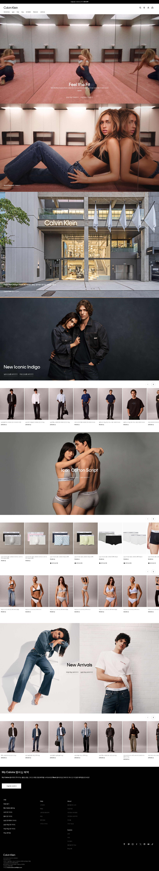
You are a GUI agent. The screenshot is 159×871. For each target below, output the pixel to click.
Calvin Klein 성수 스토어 (11, 291)
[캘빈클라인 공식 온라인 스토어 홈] (11, 7)
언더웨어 (69, 841)
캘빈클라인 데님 (71, 845)
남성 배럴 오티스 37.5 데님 (81, 755)
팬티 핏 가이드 (7, 816)
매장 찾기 (6, 804)
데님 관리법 (7, 833)
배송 (41, 816)
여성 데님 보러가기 (72, 672)
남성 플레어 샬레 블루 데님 (56, 755)
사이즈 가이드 (44, 823)
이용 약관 (70, 808)
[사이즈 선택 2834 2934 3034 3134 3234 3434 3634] (61, 404)
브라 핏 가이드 (7, 812)
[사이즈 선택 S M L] (12, 591)
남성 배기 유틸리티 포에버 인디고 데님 (34, 422)
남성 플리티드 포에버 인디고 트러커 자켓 (11, 422)
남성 (68, 833)
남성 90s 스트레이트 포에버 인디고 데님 (60, 422)
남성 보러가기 (85, 477)
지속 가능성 (70, 823)
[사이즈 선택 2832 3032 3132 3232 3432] (61, 737)
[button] (149, 7)
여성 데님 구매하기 (87, 97)
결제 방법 (42, 820)
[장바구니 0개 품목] (152, 7)
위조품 (69, 820)
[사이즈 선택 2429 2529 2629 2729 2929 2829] (135, 737)
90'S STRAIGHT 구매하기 (12, 185)
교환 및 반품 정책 (44, 812)
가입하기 (88, 1)
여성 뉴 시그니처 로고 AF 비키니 (33, 609)
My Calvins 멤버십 (9, 808)
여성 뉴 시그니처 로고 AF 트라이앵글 (10, 609)
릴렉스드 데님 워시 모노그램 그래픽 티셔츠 (109, 422)
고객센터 (42, 804)
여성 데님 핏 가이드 (9, 828)
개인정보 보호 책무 (72, 816)
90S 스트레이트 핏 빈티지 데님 (8, 755)
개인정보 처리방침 (72, 812)
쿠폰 (4, 799)
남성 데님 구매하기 (72, 97)
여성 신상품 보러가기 (26, 374)
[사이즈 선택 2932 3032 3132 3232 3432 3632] (36, 737)
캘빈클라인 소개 (71, 804)
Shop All (69, 848)
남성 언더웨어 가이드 (9, 820)
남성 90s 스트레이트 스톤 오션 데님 (108, 755)
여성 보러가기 (73, 477)
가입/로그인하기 (11, 786)
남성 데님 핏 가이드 (9, 824)
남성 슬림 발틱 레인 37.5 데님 (32, 755)
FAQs (41, 808)
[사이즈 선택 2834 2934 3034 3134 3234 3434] (36, 404)
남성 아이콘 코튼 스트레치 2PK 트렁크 (108, 556)
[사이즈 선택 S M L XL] (12, 404)
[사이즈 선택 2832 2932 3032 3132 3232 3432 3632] (12, 737)
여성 (68, 837)
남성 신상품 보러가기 (11, 374)
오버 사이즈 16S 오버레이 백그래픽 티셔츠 (84, 422)
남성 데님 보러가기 (87, 672)
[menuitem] (145, 7)
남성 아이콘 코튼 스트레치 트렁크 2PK (59, 556)
